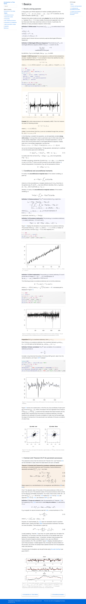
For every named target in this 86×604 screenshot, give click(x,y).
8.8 (47, 510)
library (24, 361)
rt (31, 296)
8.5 (62, 460)
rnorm (36, 76)
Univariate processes (9, 15)
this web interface (55, 549)
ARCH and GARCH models (10, 24)
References (6, 28)
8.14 (23, 487)
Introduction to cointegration (10, 22)
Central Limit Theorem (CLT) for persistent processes (75, 13)
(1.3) (42, 495)
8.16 (61, 485)
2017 (39, 358)
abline (23, 301)
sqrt (30, 74)
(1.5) (40, 521)
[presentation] (35, 14)
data (23, 362)
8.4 (28, 497)
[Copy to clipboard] (64, 68)
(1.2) (50, 495)
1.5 (26, 407)
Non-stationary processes (10, 20)
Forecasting (7, 18)
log (36, 367)
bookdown (57, 600)
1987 (41, 523)
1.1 (60, 500)
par (23, 82)
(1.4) (34, 497)
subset (35, 362)
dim (26, 366)
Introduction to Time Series (9, 11)
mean (28, 370)
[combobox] (10, 6)
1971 (46, 497)
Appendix (6, 26)
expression (31, 85)
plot (23, 84)
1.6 (47, 541)
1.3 (32, 289)
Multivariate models (8, 16)
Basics (5, 13)
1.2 (26, 226)
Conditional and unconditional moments (75, 9)
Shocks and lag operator (76, 6)
